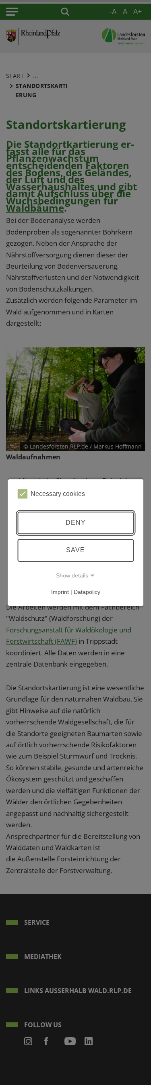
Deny (76, 522)
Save (75, 550)
